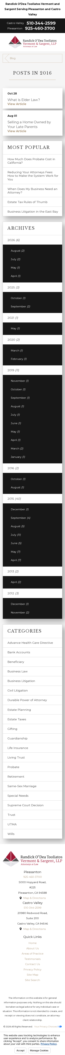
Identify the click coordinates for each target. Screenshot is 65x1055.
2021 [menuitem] (13, 317)
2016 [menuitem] (13, 468)
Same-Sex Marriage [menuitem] (22, 786)
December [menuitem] (19, 509)
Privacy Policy (33, 969)
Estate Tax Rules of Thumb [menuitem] (28, 202)
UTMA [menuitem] (12, 824)
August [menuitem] (17, 250)
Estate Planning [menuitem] (19, 709)
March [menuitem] (17, 350)
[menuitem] (32, 943)
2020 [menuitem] (14, 339)
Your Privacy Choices (45, 1026)
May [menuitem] (15, 267)
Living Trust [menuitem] (16, 757)
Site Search (32, 980)
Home (32, 943)
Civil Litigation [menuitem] (18, 690)
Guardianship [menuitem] (18, 738)
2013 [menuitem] (13, 571)
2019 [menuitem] (13, 370)
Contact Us (32, 964)
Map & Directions (34, 898)
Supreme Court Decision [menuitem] (26, 805)
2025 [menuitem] (13, 287)
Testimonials (32, 959)
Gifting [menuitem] (12, 729)
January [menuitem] (18, 456)
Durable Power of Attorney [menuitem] (27, 700)
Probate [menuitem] (13, 767)
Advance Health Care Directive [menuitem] (30, 642)
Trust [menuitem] (11, 814)
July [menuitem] (15, 259)
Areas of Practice (33, 953)
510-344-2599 (41, 23)
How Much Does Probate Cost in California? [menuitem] (31, 160)
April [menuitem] (15, 276)
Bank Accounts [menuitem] (19, 652)
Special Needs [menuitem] (18, 795)
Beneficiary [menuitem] (16, 662)
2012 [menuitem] (13, 593)
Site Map (32, 974)
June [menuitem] (16, 423)
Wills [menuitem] (11, 834)
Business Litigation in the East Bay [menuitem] (33, 211)
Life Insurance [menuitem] (18, 748)
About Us (32, 948)
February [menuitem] (18, 358)
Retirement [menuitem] (16, 776)
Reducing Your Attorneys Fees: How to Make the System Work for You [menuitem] (33, 175)
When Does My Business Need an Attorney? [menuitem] (33, 190)
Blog (13, 58)
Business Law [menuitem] (18, 671)
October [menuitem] (18, 298)
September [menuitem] (20, 306)
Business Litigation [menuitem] (21, 681)
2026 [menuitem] (14, 240)
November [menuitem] (19, 380)
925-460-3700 (40, 28)
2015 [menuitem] (14, 498)
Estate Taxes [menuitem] (17, 719)
